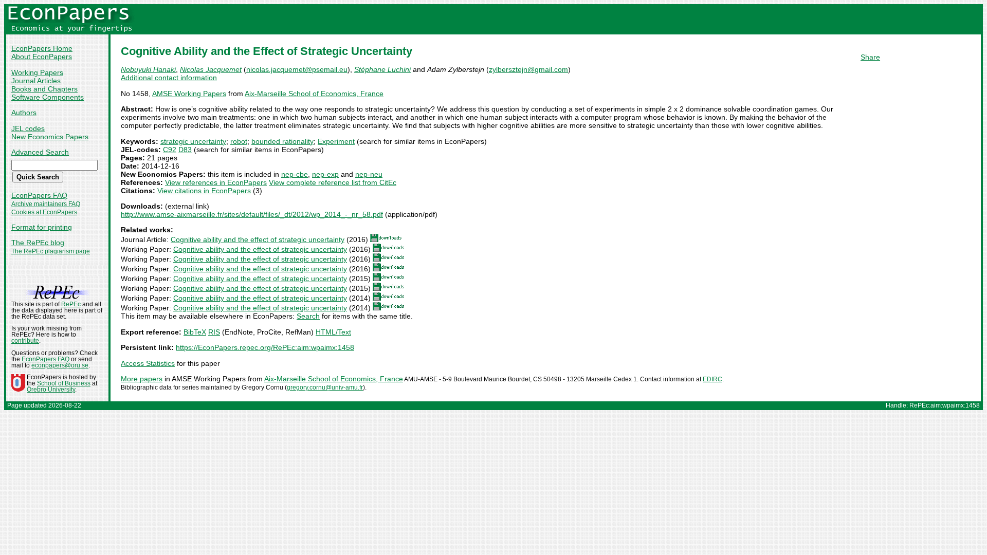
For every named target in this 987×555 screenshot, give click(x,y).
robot (238, 141)
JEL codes (28, 128)
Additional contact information (169, 77)
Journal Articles (36, 81)
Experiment (336, 141)
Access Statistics (148, 363)
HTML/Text (333, 332)
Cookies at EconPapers (44, 212)
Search (308, 316)
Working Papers (37, 72)
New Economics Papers (49, 137)
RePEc (71, 304)
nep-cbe (294, 174)
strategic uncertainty (193, 141)
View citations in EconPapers (204, 191)
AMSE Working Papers (189, 93)
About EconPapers (41, 56)
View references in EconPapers (216, 182)
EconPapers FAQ (39, 195)
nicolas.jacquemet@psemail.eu (297, 69)
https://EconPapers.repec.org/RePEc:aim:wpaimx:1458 (265, 347)
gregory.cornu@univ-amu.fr (325, 387)
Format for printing (41, 227)
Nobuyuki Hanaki (148, 69)
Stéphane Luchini (382, 69)
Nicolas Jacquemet (211, 69)
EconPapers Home (41, 48)
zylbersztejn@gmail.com (528, 69)
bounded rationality (282, 141)
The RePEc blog (37, 242)
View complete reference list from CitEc (332, 182)
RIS (214, 332)
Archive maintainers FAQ (45, 204)
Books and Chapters (44, 89)
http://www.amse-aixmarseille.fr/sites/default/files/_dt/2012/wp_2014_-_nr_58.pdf (252, 214)
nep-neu (368, 174)
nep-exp (325, 174)
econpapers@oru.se (59, 365)
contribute (25, 341)
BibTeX (195, 332)
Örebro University (51, 389)
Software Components (47, 97)
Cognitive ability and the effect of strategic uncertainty (257, 239)
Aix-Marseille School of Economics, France (314, 93)
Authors (23, 112)
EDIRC (712, 379)
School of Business (63, 383)
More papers (141, 379)
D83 (185, 149)
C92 (169, 149)
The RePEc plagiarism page (50, 251)
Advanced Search (40, 152)
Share (870, 57)
